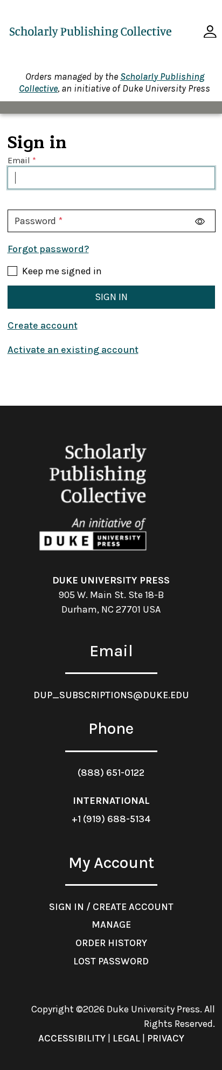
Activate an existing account (73, 350)
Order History (111, 943)
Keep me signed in (62, 271)
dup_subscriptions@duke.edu (111, 695)
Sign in (111, 297)
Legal (126, 1038)
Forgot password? (48, 249)
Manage (111, 924)
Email (19, 160)
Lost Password (111, 961)
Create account (43, 325)
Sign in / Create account (111, 907)
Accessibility (72, 1038)
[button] (210, 31)
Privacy (165, 1038)
